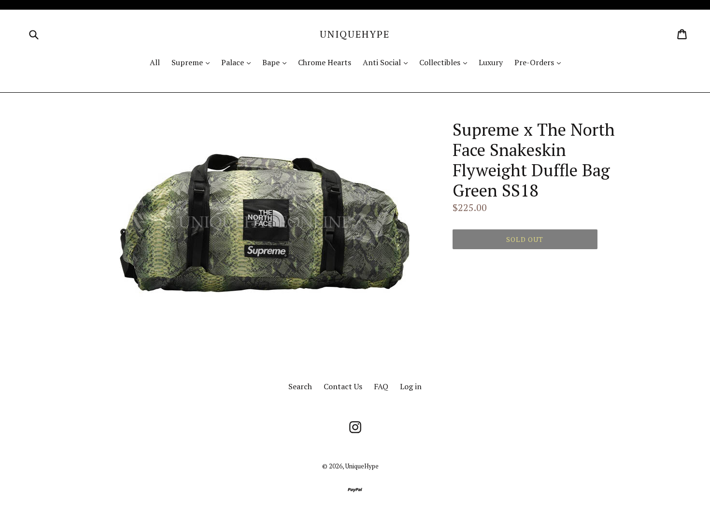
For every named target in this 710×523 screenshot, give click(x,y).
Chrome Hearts (324, 62)
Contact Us (343, 386)
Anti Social (387, 62)
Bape (276, 62)
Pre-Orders (540, 62)
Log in (411, 386)
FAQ (381, 386)
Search (300, 386)
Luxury (491, 62)
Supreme (192, 62)
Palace (238, 62)
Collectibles (445, 62)
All (155, 62)
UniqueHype (355, 34)
